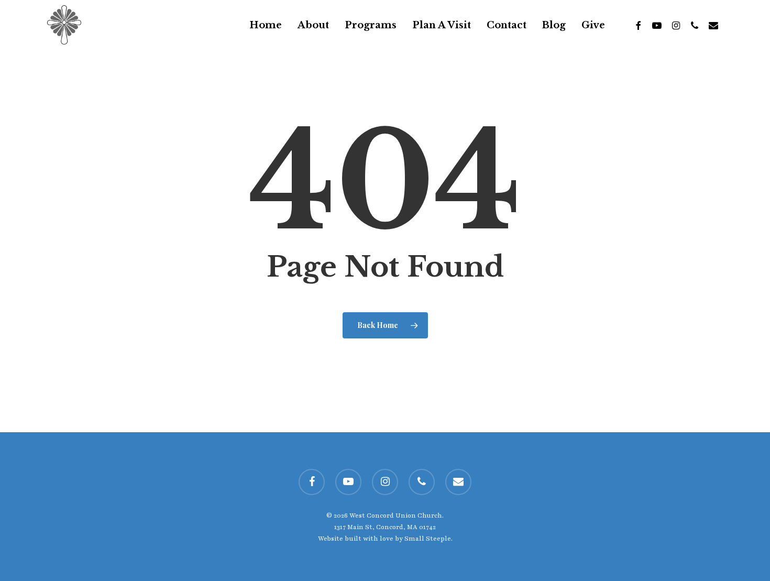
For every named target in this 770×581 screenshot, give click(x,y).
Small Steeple (427, 538)
